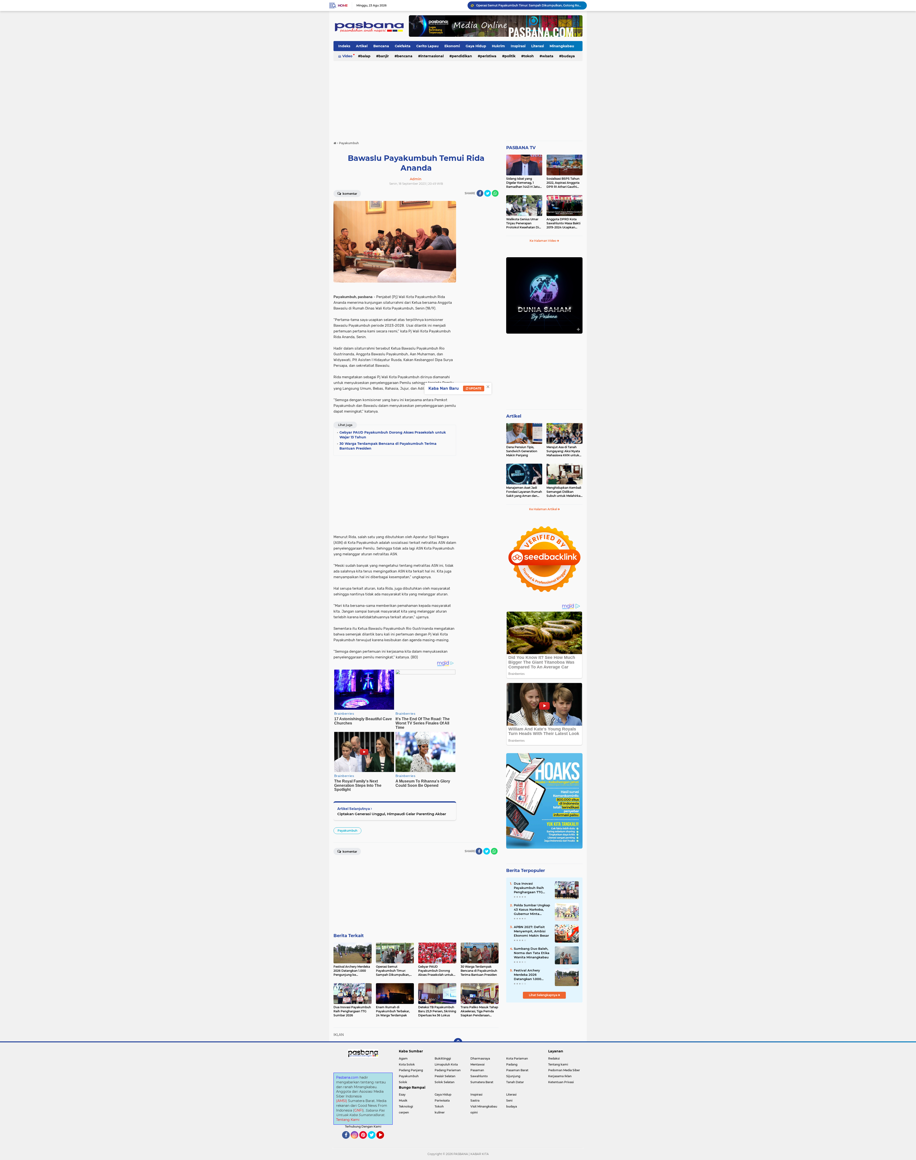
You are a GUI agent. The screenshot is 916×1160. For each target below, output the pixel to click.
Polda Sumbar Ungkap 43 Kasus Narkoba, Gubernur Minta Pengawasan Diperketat (532, 909)
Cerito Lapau (427, 46)
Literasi (537, 46)
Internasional (432, 56)
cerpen (404, 1112)
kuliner (440, 1112)
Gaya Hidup (476, 46)
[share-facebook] (480, 193)
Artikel (362, 46)
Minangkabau (562, 46)
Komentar (349, 193)
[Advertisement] (458, 98)
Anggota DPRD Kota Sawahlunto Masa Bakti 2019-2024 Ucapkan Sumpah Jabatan (563, 223)
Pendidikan (462, 56)
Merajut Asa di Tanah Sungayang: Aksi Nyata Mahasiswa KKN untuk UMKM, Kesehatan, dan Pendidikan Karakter (563, 451)
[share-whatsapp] (495, 193)
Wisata (547, 56)
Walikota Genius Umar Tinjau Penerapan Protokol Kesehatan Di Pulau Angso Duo (522, 223)
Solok (403, 1082)
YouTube (383, 1141)
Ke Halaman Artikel (543, 509)
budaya (568, 56)
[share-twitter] (487, 193)
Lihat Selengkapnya (543, 995)
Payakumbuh (347, 830)
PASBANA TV (521, 147)
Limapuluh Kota (446, 1064)
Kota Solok (407, 1064)
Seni (509, 1100)
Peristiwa (488, 56)
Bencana (381, 46)
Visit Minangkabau (483, 1106)
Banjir (384, 56)
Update (474, 388)
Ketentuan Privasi (561, 1082)
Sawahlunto (479, 1076)
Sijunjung (513, 1076)
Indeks (344, 46)
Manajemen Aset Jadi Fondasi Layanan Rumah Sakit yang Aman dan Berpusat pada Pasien (524, 492)
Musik (403, 1100)
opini (474, 1112)
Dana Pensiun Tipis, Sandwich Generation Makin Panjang (521, 451)
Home (343, 5)
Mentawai (477, 1064)
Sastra (474, 1100)
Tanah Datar (515, 1082)
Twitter (374, 1141)
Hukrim (498, 46)
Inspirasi (518, 46)
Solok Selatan (444, 1082)
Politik (510, 56)
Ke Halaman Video (543, 240)
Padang (511, 1064)
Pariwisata (442, 1100)
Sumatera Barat (481, 1082)
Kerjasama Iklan (560, 1076)
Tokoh (529, 56)
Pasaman (477, 1070)
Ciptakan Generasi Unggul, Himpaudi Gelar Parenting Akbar (391, 814)
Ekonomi (452, 46)
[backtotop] (458, 1042)
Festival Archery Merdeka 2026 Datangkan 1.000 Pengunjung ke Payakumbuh (527, 974)
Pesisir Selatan (445, 1076)
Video (347, 56)
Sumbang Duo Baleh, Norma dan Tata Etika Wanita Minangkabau (531, 953)
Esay (402, 1094)
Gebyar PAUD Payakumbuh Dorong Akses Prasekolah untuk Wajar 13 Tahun (529, 5)
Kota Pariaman (517, 1058)
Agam (403, 1058)
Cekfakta (403, 46)
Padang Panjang (411, 1070)
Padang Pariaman (448, 1070)
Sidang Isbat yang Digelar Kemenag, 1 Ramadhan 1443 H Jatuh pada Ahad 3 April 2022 (523, 183)
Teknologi (406, 1106)
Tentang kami (558, 1064)
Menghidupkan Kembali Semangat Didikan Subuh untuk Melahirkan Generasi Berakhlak (564, 492)
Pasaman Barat (517, 1070)
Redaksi (554, 1058)
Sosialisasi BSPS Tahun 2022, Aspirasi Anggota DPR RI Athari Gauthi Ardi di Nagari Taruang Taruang (562, 183)
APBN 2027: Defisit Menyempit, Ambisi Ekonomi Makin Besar (531, 931)
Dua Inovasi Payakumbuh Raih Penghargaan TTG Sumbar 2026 (529, 888)
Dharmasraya (480, 1058)
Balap (365, 56)
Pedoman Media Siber (564, 1070)
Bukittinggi (443, 1058)
